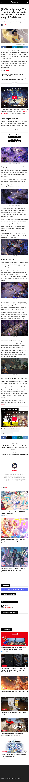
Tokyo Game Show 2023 (7, 433)
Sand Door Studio (14, 430)
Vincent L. (7, 24)
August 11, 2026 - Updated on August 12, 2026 (11, 673)
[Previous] (13, 83)
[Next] (16, 83)
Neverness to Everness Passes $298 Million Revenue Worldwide (12, 75)
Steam (2, 404)
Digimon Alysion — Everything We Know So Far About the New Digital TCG (13, 755)
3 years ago (14, 24)
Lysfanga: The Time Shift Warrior (11, 428)
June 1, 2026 (4, 715)
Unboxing (4, 665)
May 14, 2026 (4, 758)
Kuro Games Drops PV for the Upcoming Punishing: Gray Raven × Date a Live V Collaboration (13, 570)
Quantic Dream (5, 430)
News (3, 508)
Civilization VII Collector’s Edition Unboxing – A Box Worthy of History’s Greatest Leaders (14, 713)
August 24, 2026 (5, 515)
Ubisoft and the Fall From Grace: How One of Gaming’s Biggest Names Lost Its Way (12, 734)
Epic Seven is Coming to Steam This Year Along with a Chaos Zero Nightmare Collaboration (14, 78)
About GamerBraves (5, 776)
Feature (4, 644)
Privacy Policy (21, 776)
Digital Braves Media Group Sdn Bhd (14, 778)
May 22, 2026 (4, 737)
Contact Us (13, 776)
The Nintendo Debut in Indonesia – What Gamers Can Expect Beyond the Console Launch (13, 648)
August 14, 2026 (5, 651)
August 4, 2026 (5, 694)
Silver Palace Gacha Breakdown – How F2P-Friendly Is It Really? (14, 692)
